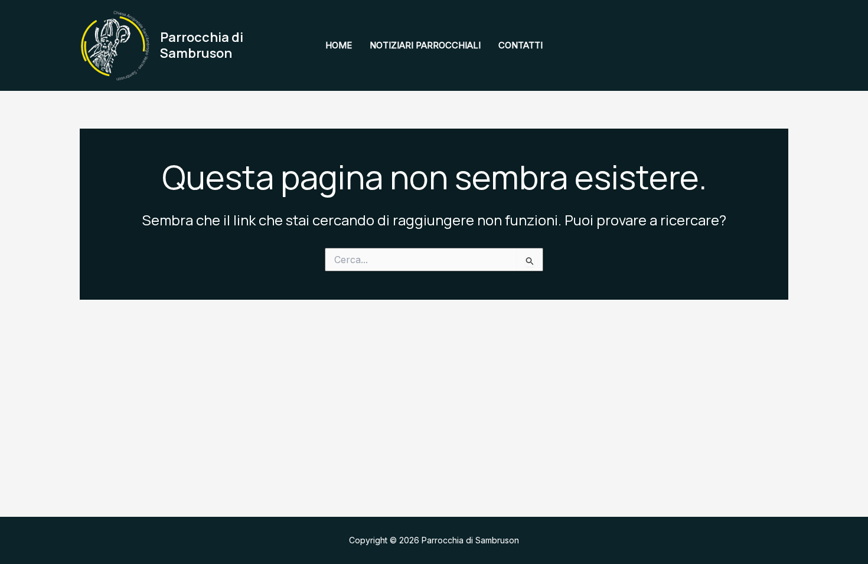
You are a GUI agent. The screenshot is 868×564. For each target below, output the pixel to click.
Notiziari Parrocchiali (425, 45)
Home (338, 45)
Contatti (520, 45)
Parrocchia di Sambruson (201, 44)
